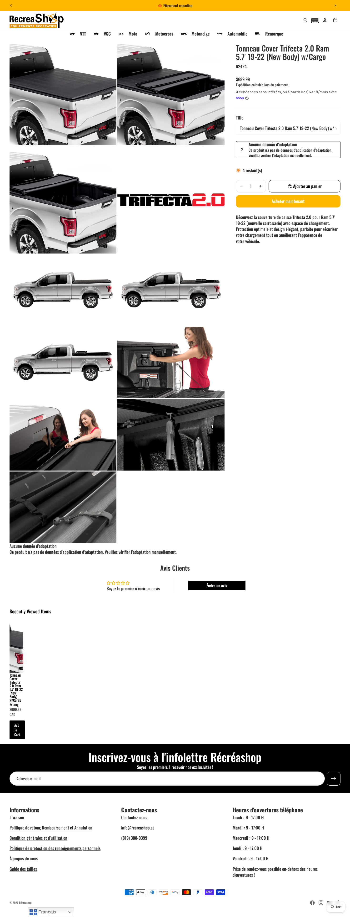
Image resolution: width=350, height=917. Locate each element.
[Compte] (325, 20)
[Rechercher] (305, 20)
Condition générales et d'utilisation (38, 838)
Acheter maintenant (288, 201)
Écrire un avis (216, 585)
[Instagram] (321, 903)
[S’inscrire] (333, 779)
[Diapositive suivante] (335, 5)
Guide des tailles (23, 869)
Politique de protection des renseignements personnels (55, 848)
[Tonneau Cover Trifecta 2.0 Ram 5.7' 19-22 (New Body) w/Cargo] (16, 643)
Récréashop (25, 903)
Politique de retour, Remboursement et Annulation (51, 827)
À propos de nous (24, 858)
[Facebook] (312, 903)
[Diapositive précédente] (11, 5)
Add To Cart (17, 730)
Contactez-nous (134, 817)
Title (239, 117)
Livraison (17, 817)
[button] (315, 19)
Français (46, 911)
